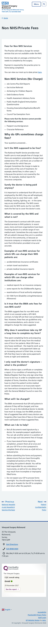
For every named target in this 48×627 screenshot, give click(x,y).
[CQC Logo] (11, 570)
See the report (11, 589)
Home (6, 18)
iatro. (44, 620)
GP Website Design (33, 620)
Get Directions (12, 544)
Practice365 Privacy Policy (37, 615)
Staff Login (42, 618)
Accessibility (42, 612)
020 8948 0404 (12, 549)
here (40, 72)
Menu (36, 4)
